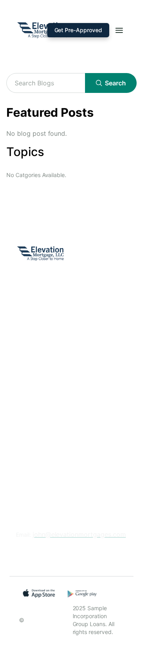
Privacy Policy (37, 370)
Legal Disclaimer (40, 388)
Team (24, 353)
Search (115, 83)
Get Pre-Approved (78, 30)
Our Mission (33, 336)
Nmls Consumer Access (51, 405)
